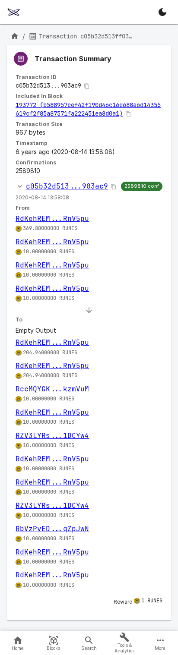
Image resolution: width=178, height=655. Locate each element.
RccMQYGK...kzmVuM (52, 389)
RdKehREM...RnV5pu (52, 218)
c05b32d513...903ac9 (67, 186)
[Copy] (87, 86)
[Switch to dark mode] (162, 12)
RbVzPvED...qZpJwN (52, 528)
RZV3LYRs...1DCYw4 (52, 435)
